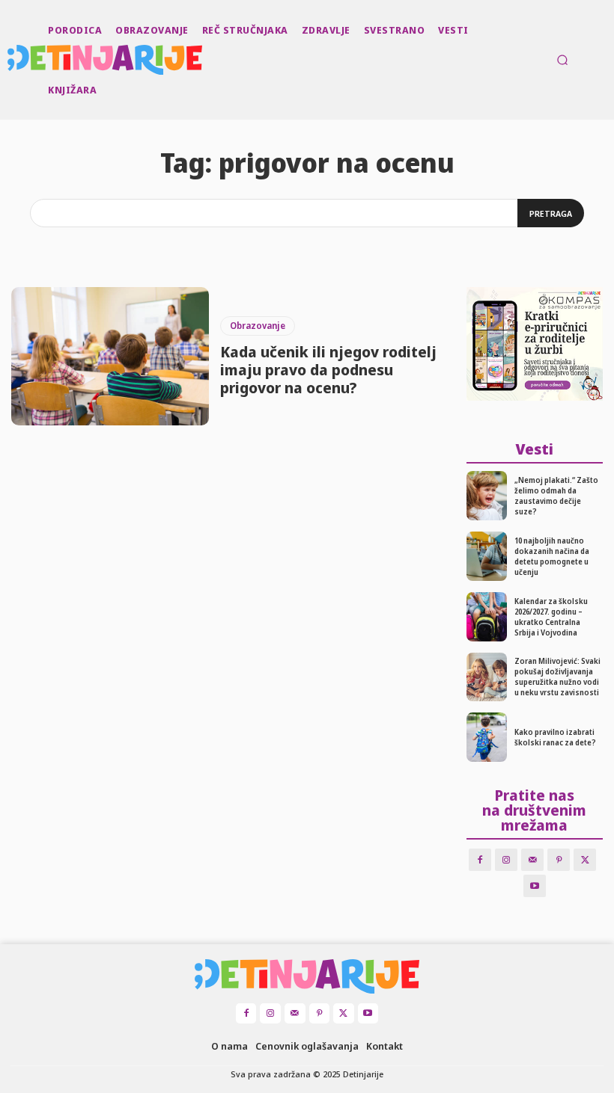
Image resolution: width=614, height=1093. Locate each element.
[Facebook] (480, 860)
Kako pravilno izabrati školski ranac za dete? (555, 737)
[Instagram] (506, 860)
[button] (562, 60)
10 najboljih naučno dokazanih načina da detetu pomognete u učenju (551, 556)
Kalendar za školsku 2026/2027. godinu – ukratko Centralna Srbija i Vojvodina (551, 617)
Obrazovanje (257, 325)
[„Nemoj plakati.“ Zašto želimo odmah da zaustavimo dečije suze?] (487, 495)
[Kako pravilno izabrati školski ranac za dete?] (487, 737)
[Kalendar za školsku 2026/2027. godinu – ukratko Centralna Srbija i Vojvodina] (487, 616)
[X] (585, 860)
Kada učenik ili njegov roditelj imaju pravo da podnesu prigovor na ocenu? (328, 370)
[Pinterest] (558, 860)
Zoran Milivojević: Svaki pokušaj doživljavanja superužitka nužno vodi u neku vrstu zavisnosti (557, 677)
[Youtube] (534, 886)
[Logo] (8, 60)
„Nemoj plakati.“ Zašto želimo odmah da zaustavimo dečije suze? (556, 496)
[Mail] (532, 860)
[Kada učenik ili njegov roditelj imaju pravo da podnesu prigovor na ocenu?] (110, 356)
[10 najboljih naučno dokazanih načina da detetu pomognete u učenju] (487, 556)
